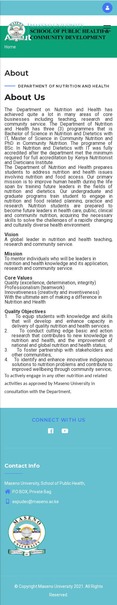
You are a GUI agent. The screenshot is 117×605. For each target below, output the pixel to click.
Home (10, 46)
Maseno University (55, 586)
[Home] (58, 27)
